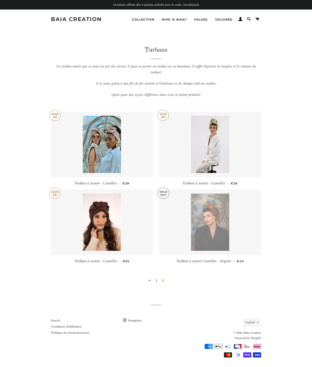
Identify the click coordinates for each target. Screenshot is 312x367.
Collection (143, 19)
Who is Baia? (174, 19)
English (250, 322)
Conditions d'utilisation (66, 326)
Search (55, 320)
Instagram (134, 320)
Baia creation (76, 19)
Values (201, 19)
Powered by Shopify (248, 338)
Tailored (224, 19)
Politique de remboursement (70, 333)
